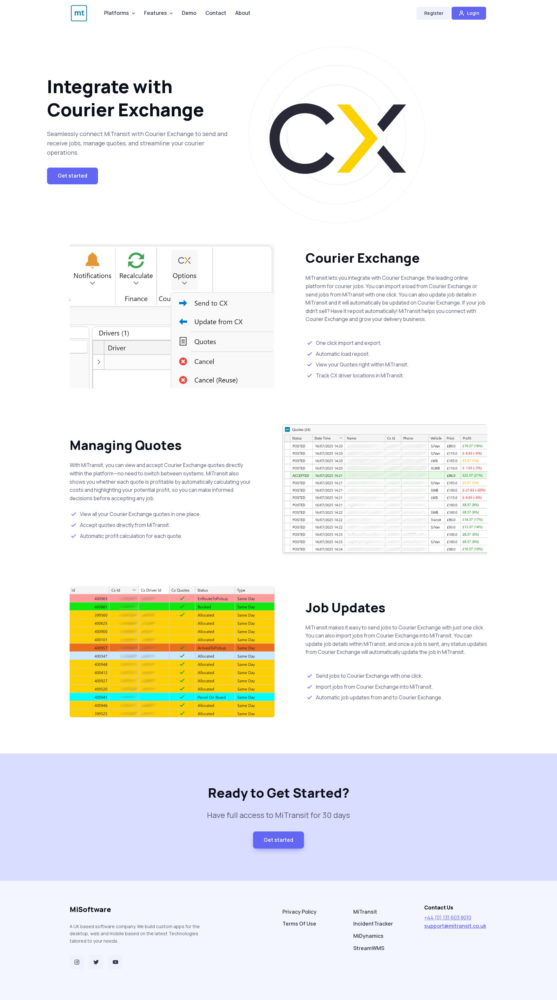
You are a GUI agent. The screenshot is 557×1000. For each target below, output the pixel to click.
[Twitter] (96, 962)
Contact (215, 12)
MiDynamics (368, 935)
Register (433, 13)
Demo (189, 12)
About (242, 12)
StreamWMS (368, 948)
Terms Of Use (299, 923)
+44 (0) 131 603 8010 (447, 917)
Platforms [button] (116, 12)
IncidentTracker (373, 923)
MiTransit (365, 911)
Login (472, 13)
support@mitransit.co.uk (455, 925)
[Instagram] (77, 962)
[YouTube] (115, 962)
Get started (72, 175)
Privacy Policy (299, 911)
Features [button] (155, 12)
